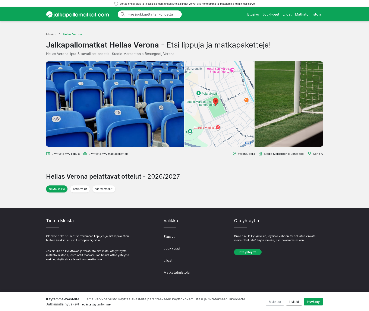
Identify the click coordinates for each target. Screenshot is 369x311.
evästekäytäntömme (96, 304)
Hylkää (294, 302)
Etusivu (253, 14)
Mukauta (275, 302)
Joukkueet (270, 14)
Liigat (287, 14)
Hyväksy (313, 302)
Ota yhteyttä (247, 252)
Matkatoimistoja (308, 14)
